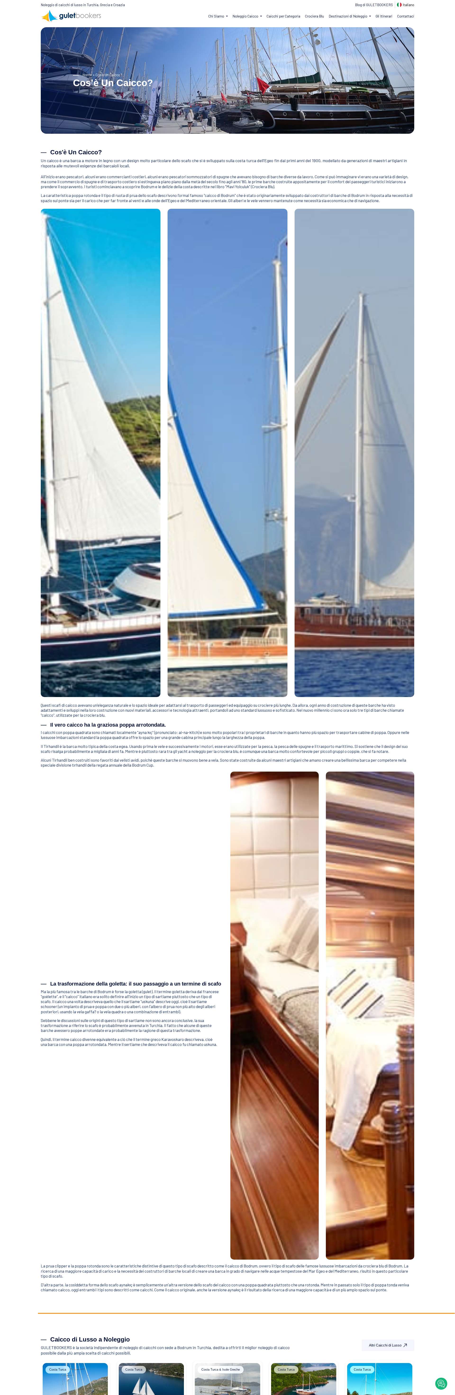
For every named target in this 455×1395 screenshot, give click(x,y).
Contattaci (405, 16)
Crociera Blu (314, 16)
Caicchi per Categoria (283, 16)
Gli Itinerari (384, 16)
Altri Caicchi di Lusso (385, 1345)
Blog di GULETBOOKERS (374, 5)
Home (87, 74)
